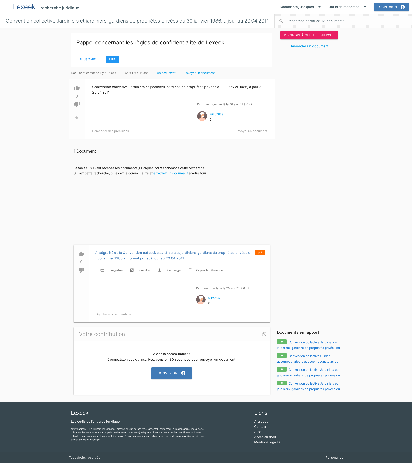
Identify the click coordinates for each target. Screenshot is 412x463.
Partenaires (334, 457)
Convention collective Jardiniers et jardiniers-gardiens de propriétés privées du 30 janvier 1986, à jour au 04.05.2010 (308, 347)
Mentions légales (267, 442)
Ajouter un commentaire (114, 314)
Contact (260, 427)
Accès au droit (265, 437)
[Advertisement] (309, 117)
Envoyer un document (199, 73)
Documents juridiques (301, 6)
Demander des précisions (110, 131)
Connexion (392, 7)
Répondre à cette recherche (309, 35)
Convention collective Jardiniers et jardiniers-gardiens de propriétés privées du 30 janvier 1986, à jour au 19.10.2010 (308, 375)
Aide (257, 432)
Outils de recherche (348, 6)
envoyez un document (170, 173)
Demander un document (309, 46)
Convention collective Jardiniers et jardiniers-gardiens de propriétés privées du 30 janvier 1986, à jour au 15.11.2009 (308, 389)
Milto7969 (216, 114)
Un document (166, 73)
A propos (261, 421)
